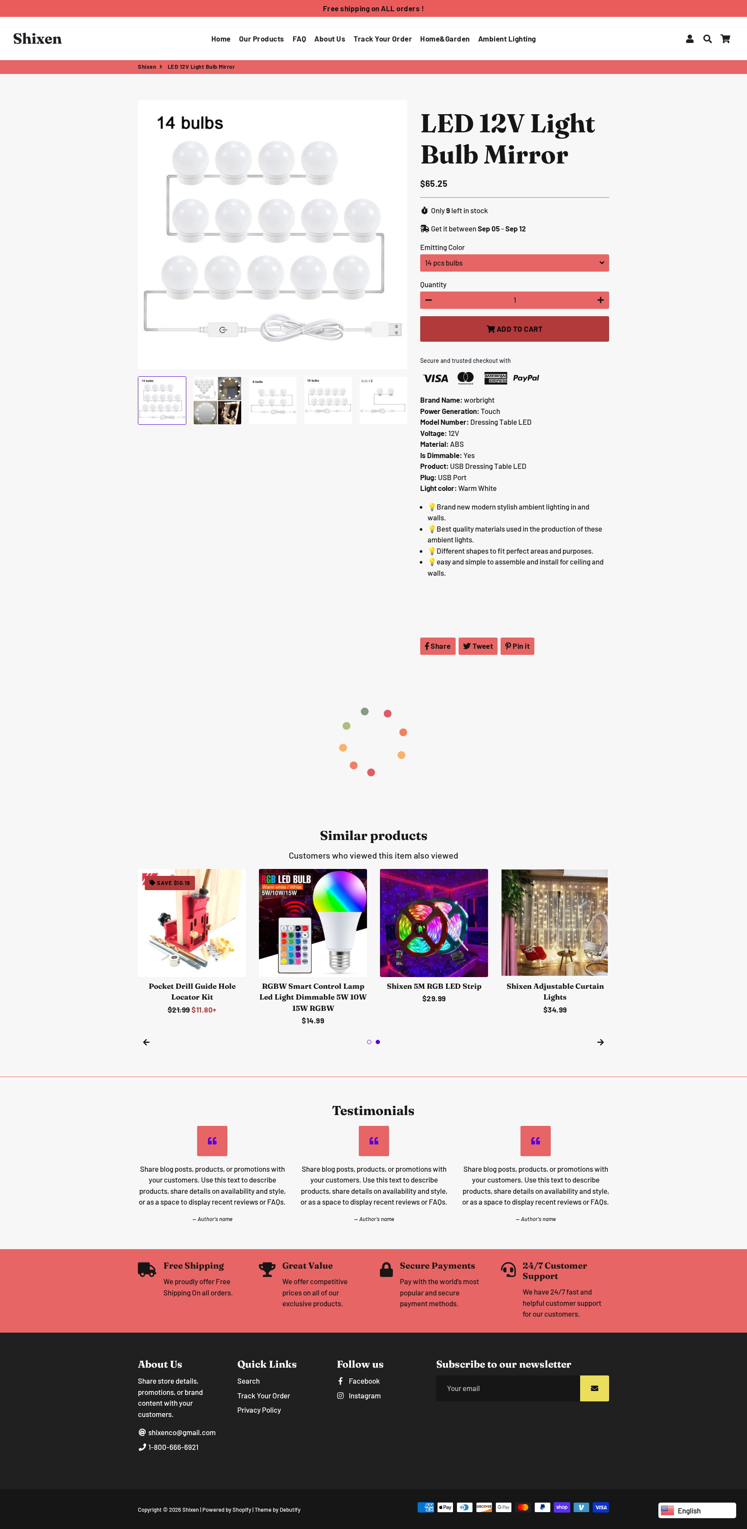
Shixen (147, 66)
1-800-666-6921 (172, 1446)
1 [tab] (369, 1042)
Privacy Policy (259, 1409)
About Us (329, 38)
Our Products (261, 38)
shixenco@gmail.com (181, 1432)
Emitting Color (442, 247)
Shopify (242, 1509)
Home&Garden (445, 38)
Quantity (433, 284)
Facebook (364, 1380)
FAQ (299, 38)
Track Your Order (383, 38)
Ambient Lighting (507, 38)
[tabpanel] (192, 942)
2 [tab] (378, 1042)
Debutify (290, 1509)
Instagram (364, 1395)
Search (248, 1380)
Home (221, 38)
